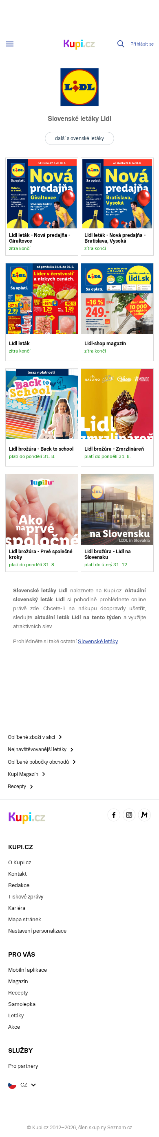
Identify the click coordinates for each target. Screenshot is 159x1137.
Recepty (18, 993)
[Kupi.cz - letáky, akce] (79, 45)
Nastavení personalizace (37, 931)
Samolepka (21, 1004)
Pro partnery (23, 1066)
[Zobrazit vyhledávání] (121, 43)
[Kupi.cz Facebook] (113, 816)
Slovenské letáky (98, 641)
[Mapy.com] (144, 816)
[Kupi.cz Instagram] (129, 816)
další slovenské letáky (79, 138)
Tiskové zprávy (25, 897)
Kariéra (16, 908)
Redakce (18, 885)
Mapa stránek (24, 919)
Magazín (18, 981)
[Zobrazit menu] (10, 44)
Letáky (16, 1015)
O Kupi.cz (19, 862)
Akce (14, 1027)
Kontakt (17, 874)
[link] (42, 206)
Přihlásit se (142, 44)
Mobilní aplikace (27, 970)
